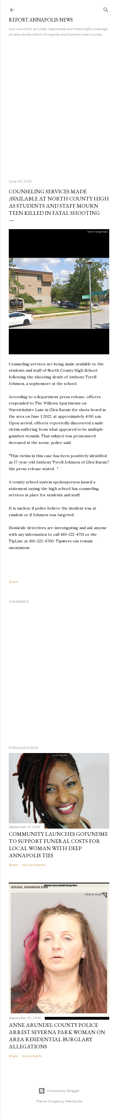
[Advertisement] (59, 106)
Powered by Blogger (63, 1091)
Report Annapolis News (41, 20)
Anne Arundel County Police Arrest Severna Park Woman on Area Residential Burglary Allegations (57, 1035)
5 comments (32, 1056)
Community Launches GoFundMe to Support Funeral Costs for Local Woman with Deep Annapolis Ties (58, 844)
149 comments (33, 865)
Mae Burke (73, 1101)
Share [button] (13, 582)
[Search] (106, 8)
